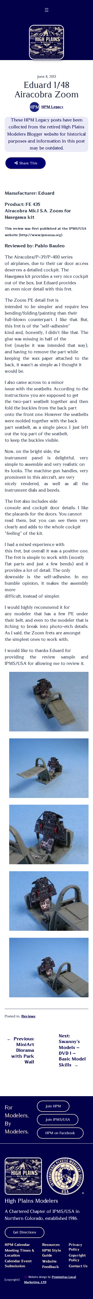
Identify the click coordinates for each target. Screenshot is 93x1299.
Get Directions (24, 1232)
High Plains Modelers (31, 1201)
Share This (27, 163)
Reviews (28, 1016)
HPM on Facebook (60, 1133)
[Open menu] (47, 10)
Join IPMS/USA (57, 1119)
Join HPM (53, 1106)
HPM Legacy (52, 107)
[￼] (26, 1277)
